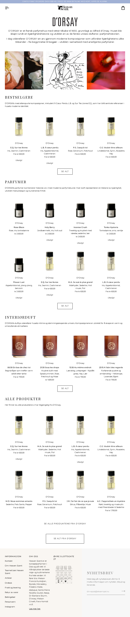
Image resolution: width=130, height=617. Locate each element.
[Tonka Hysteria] (111, 206)
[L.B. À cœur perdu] (50, 127)
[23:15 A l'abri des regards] (111, 346)
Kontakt (8, 561)
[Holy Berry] (50, 206)
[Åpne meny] (10, 7)
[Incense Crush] (80, 206)
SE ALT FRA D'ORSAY (65, 538)
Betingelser (10, 597)
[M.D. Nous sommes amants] (19, 480)
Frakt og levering (13, 587)
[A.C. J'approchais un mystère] (111, 480)
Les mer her (34, 609)
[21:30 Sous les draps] (50, 346)
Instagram (10, 607)
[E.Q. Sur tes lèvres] (19, 127)
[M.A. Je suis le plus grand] (80, 261)
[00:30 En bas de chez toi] (19, 346)
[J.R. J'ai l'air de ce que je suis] (80, 480)
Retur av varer (11, 592)
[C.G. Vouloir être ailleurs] (111, 127)
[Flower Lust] (19, 261)
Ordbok (8, 583)
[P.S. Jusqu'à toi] (80, 127)
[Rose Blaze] (19, 206)
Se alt (65, 171)
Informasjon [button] (13, 556)
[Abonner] (122, 591)
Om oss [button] (33, 556)
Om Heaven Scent (13, 565)
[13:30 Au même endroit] (80, 346)
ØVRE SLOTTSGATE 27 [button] (63, 557)
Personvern (10, 602)
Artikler (8, 578)
